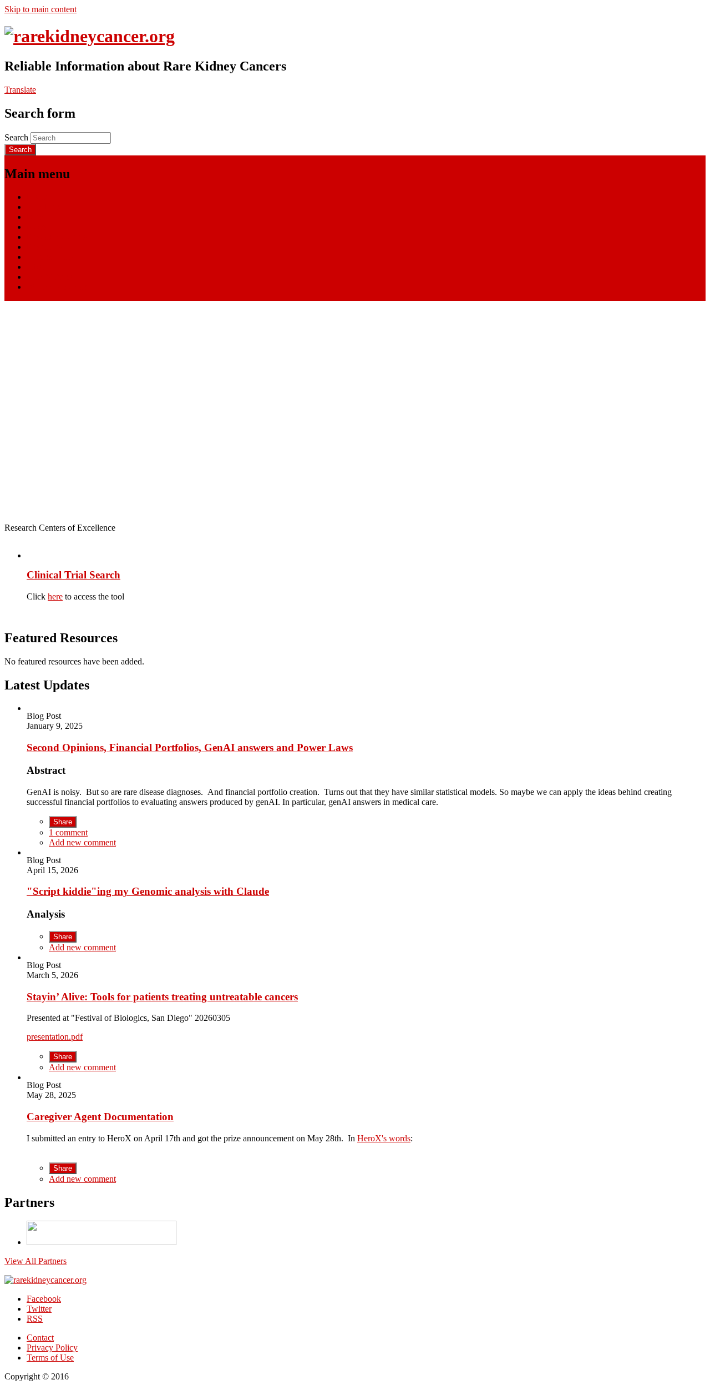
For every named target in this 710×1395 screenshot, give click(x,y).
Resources (45, 246)
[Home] (89, 36)
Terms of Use (50, 1357)
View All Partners (35, 1261)
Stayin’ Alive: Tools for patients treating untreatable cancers (162, 997)
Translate (20, 89)
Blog (35, 216)
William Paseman (57, 286)
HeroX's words (383, 1138)
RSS (35, 1318)
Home (37, 197)
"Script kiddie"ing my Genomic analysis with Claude (148, 891)
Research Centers (57, 236)
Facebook (44, 1298)
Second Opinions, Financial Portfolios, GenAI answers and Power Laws (190, 747)
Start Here (44, 206)
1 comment (68, 832)
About (38, 266)
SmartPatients (50, 276)
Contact (40, 1337)
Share (62, 822)
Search (17, 137)
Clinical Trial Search (73, 575)
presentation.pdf (55, 1036)
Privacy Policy (52, 1347)
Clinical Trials (51, 256)
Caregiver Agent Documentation (100, 1116)
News (37, 226)
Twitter (39, 1308)
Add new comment (82, 842)
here (55, 596)
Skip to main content (40, 9)
